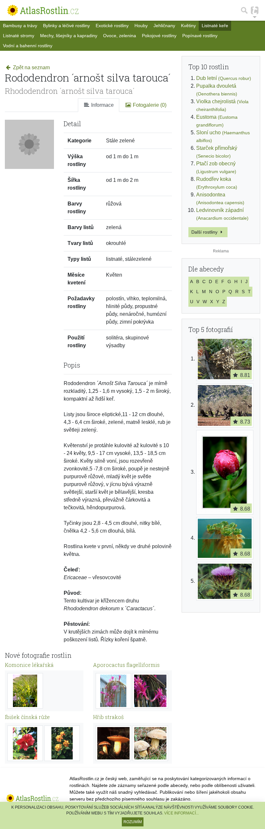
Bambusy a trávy (20, 25)
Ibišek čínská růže (27, 716)
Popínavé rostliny (199, 35)
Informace (102, 105)
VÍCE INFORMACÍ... (181, 813)
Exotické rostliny (112, 25)
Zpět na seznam (31, 67)
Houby (141, 25)
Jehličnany (164, 25)
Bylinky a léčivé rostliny (66, 25)
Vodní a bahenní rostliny (27, 45)
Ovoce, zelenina (119, 35)
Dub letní (223, 78)
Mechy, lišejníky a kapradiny (68, 35)
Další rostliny (205, 232)
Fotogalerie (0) (149, 105)
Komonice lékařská (29, 664)
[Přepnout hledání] (244, 10)
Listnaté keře (215, 25)
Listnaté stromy (18, 35)
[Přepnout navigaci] (254, 10)
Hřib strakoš (108, 716)
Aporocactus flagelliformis (126, 664)
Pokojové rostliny (159, 35)
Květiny (188, 25)
